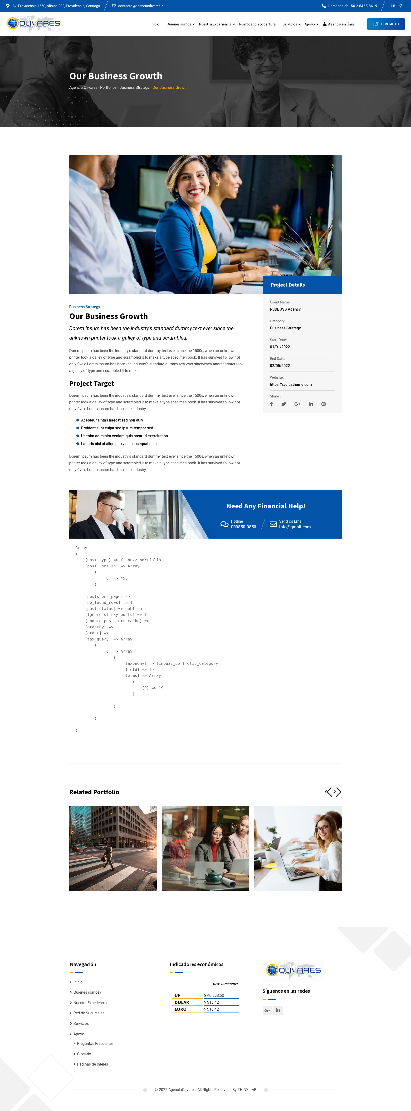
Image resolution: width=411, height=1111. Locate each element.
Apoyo (310, 24)
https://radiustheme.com (291, 384)
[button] (328, 792)
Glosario (84, 1054)
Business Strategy (84, 307)
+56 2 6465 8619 (363, 6)
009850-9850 (243, 526)
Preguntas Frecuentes (95, 1043)
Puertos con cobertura (257, 24)
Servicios (290, 24)
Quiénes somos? (87, 992)
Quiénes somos (178, 24)
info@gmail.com (295, 526)
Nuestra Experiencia (215, 24)
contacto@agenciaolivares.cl (141, 6)
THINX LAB (247, 1089)
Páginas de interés (92, 1064)
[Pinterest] (323, 404)
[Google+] (298, 404)
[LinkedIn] (311, 404)
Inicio (154, 24)
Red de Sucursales (88, 1013)
